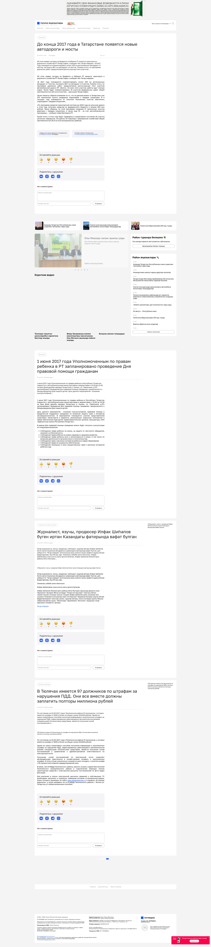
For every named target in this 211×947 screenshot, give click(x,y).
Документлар (103, 887)
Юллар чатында (44, 684)
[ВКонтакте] (41, 176)
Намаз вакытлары (84, 28)
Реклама (105, 28)
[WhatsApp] (58, 176)
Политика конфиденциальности (46, 939)
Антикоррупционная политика (46, 936)
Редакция (96, 28)
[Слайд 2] (78, 269)
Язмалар (42, 37)
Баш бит (40, 28)
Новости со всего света (47, 525)
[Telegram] (52, 176)
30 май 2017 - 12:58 (41, 55)
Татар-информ (43, 606)
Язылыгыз (194, 941)
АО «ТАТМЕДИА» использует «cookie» (48, 937)
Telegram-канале (46, 134)
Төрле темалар (115, 887)
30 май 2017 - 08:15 (41, 707)
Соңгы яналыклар (68, 28)
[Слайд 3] (81, 269)
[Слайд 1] (75, 269)
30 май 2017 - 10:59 (41, 542)
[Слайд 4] (84, 269)
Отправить (98, 203)
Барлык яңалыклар (153, 332)
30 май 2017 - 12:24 (41, 377)
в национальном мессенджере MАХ (86, 134)
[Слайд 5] (87, 269)
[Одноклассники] (47, 176)
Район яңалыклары (53, 28)
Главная (93, 887)
